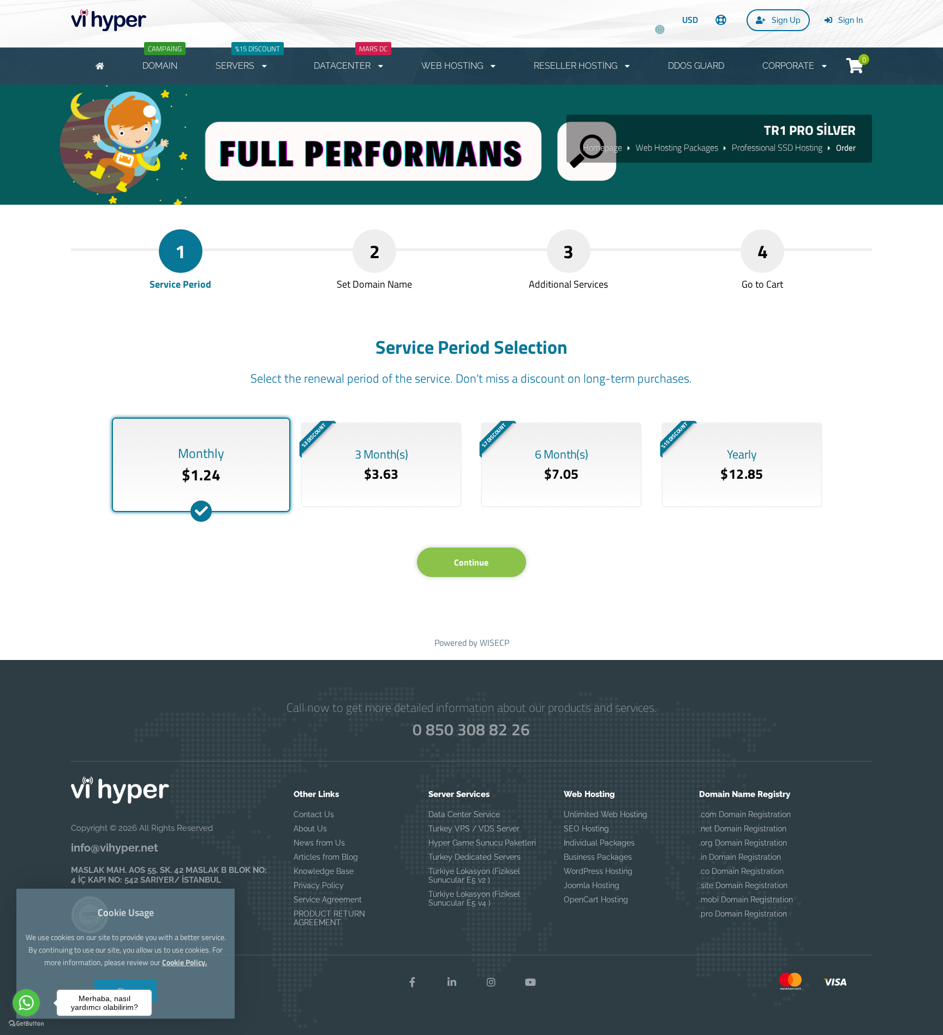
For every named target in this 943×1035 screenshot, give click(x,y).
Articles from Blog (326, 857)
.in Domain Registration (740, 857)
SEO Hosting (586, 828)
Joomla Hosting (591, 885)
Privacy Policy (319, 885)
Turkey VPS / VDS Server (474, 828)
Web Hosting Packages (677, 147)
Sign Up (785, 20)
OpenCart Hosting (596, 899)
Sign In (849, 20)
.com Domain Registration (745, 814)
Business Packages (598, 857)
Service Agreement (328, 899)
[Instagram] (491, 982)
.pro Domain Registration (743, 913)
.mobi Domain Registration (746, 899)
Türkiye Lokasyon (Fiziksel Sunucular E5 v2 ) (474, 875)
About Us (310, 828)
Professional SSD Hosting (777, 147)
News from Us (319, 842)
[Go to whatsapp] (26, 1002)
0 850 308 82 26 (471, 729)
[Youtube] (530, 982)
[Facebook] (412, 982)
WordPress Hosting (598, 871)
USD (690, 19)
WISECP (494, 642)
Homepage (602, 147)
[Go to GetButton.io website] (26, 1023)
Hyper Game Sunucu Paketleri (482, 842)
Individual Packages (599, 842)
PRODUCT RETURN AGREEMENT (329, 918)
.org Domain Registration (743, 842)
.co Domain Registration (741, 871)
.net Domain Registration (742, 828)
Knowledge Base (324, 871)
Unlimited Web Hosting (605, 814)
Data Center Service (464, 814)
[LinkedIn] (452, 982)
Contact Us (314, 814)
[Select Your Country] (659, 25)
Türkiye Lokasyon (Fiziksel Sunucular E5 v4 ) (474, 898)
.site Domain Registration (743, 885)
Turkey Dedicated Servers (474, 857)
